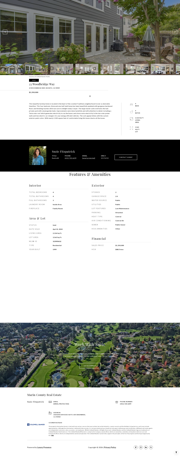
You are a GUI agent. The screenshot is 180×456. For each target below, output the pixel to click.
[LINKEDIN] (146, 447)
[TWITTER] (151, 447)
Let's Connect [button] (90, 365)
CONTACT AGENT (126, 157)
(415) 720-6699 (70, 158)
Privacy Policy (110, 447)
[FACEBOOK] (136, 447)
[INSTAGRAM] (141, 447)
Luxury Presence (44, 447)
